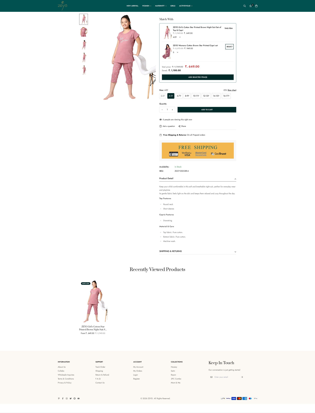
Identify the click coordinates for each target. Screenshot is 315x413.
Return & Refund (102, 374)
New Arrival (132, 6)
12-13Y (206, 95)
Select (229, 46)
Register (136, 378)
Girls (172, 6)
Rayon (173, 374)
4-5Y (171, 95)
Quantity (163, 103)
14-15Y (216, 95)
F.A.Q (98, 378)
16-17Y (226, 95)
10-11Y (196, 95)
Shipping (99, 370)
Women (145, 6)
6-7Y (179, 95)
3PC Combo (176, 378)
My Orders (137, 370)
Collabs (61, 370)
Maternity (160, 6)
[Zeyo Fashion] (62, 6)
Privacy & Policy (64, 382)
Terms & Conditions (66, 378)
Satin (173, 370)
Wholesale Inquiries (66, 374)
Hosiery (174, 367)
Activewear (184, 6)
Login (135, 374)
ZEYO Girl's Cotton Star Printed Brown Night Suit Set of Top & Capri (93, 328)
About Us (61, 367)
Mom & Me (175, 382)
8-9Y (187, 95)
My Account (138, 367)
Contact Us (99, 382)
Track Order (100, 367)
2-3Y (163, 95)
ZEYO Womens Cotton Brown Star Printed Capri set (195, 45)
